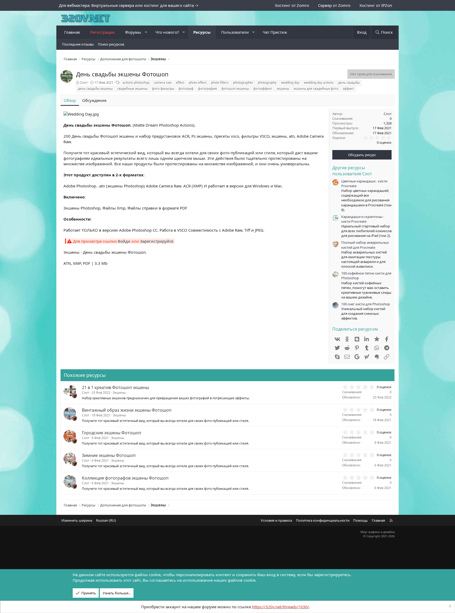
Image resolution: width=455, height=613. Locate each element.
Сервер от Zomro (334, 5)
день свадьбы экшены (95, 88)
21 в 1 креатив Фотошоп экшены (115, 387)
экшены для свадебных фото (316, 88)
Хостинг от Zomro (292, 5)
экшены (283, 88)
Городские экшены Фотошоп (111, 433)
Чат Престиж (275, 32)
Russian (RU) (106, 520)
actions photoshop (135, 82)
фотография (207, 88)
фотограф (186, 88)
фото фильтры (163, 88)
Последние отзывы (78, 44)
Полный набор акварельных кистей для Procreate (365, 245)
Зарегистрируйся (156, 241)
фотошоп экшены (235, 88)
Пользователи (235, 32)
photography (267, 82)
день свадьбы (349, 82)
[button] (146, 32)
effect (180, 82)
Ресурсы (202, 32)
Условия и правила (276, 520)
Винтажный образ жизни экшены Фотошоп (126, 410)
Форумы (133, 32)
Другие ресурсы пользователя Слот (352, 170)
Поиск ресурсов (111, 44)
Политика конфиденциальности (322, 520)
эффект (348, 88)
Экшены (119, 392)
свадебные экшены (132, 88)
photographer (243, 82)
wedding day (290, 82)
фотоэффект (262, 88)
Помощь (360, 520)
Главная (72, 32)
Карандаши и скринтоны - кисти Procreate (362, 219)
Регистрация (102, 32)
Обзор (70, 100)
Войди (124, 241)
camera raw (162, 82)
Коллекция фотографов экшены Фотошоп (125, 478)
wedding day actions (319, 82)
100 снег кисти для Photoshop (365, 304)
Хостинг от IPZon (375, 5)
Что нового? (167, 32)
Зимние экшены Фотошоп (109, 455)
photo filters (220, 82)
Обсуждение (94, 100)
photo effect (197, 82)
